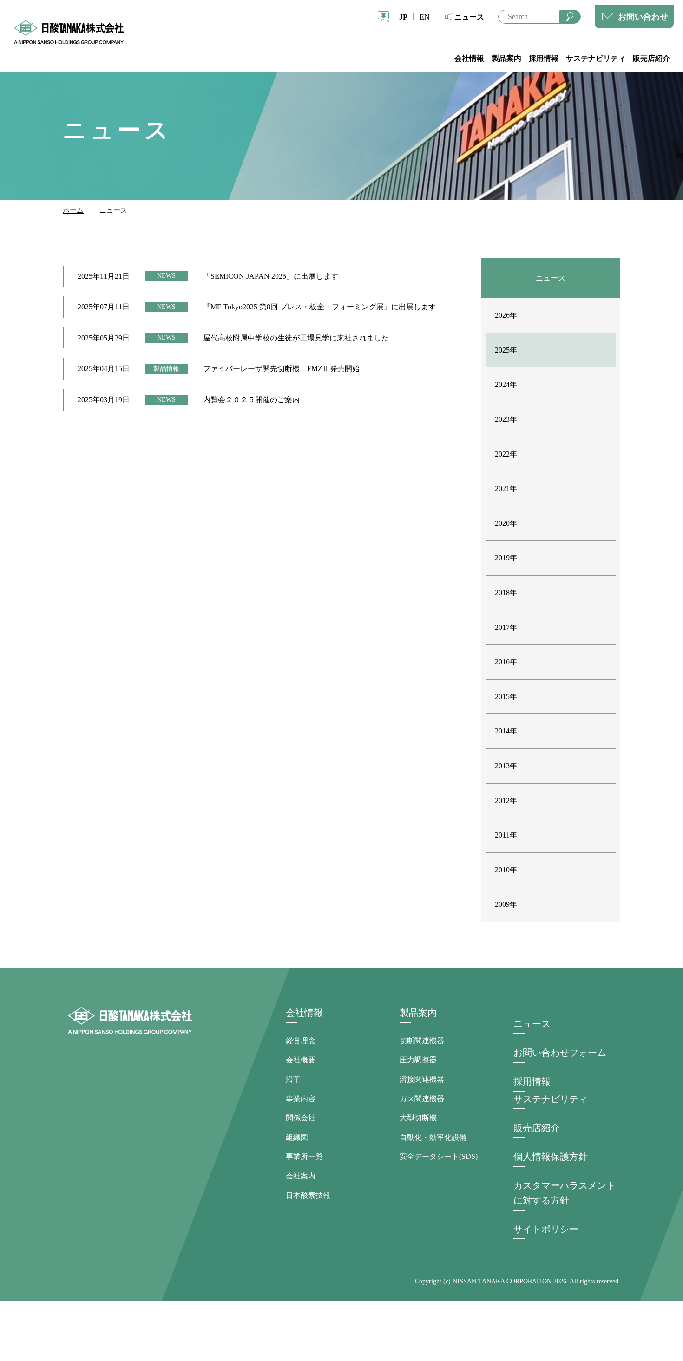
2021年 (506, 488)
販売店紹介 (651, 58)
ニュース (469, 17)
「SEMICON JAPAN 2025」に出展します (270, 276)
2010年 (506, 870)
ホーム (73, 210)
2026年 (506, 315)
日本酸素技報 (308, 1195)
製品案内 (506, 58)
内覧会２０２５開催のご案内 (251, 400)
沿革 (293, 1079)
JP (403, 17)
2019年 (506, 558)
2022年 (506, 454)
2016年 (506, 662)
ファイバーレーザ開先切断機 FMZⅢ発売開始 (281, 369)
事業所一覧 (304, 1156)
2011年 (506, 835)
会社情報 (469, 58)
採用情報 (543, 58)
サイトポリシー (545, 1229)
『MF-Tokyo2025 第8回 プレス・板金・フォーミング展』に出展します (319, 307)
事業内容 (300, 1099)
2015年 (506, 696)
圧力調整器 (418, 1060)
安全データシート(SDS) (439, 1156)
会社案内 (300, 1176)
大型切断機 (418, 1118)
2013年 (506, 766)
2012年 (506, 801)
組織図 (297, 1137)
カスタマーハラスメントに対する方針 (564, 1192)
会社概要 (300, 1060)
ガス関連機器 (422, 1099)
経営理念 (300, 1041)
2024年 (506, 384)
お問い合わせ (643, 16)
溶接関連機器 (422, 1079)
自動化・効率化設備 (433, 1137)
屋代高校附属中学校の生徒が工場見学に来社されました (296, 338)
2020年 (506, 523)
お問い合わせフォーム (559, 1052)
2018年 (506, 592)
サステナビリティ (595, 58)
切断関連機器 (422, 1041)
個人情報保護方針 (550, 1157)
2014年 (506, 731)
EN (425, 17)
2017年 (506, 627)
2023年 (506, 419)
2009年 (506, 904)
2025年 (506, 350)
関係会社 (300, 1118)
